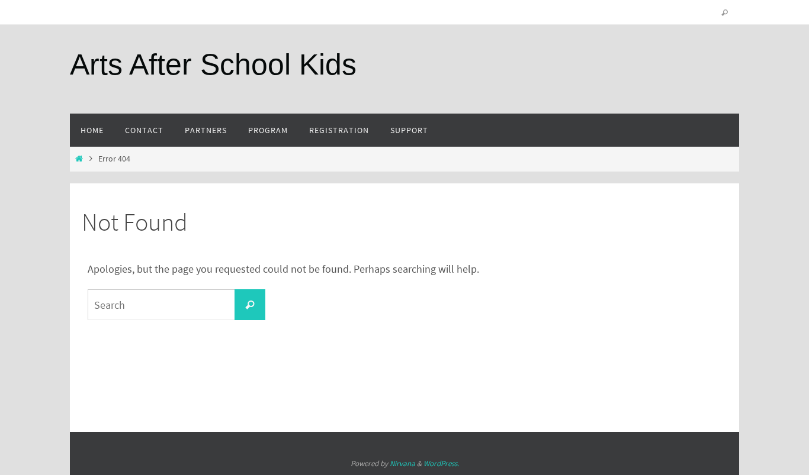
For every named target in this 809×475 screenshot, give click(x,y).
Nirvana (402, 463)
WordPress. (441, 463)
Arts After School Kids (213, 64)
